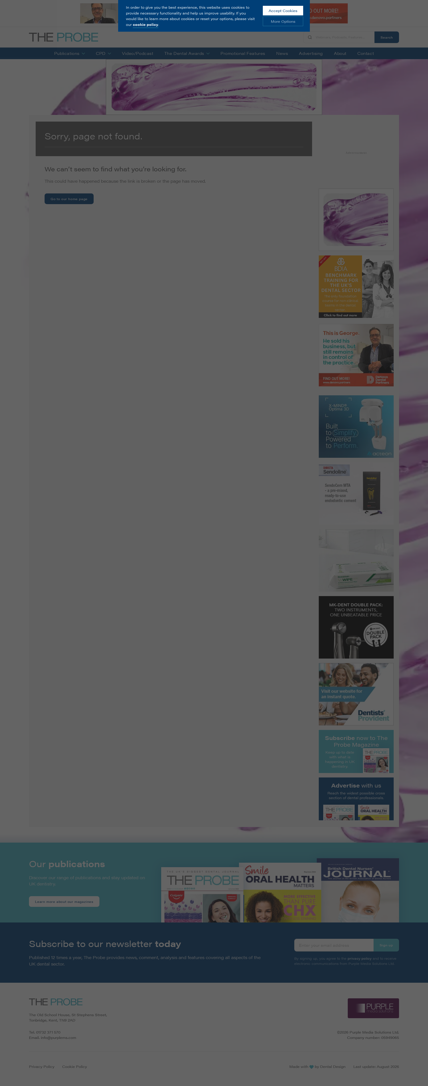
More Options (283, 21)
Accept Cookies (283, 10)
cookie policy (145, 24)
